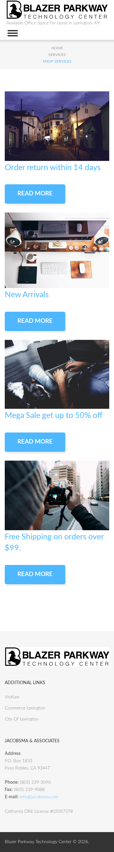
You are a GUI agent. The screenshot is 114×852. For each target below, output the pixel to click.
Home (57, 48)
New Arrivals (27, 295)
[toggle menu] (12, 33)
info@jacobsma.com (39, 797)
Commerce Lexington (25, 708)
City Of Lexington (22, 719)
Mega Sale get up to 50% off (54, 416)
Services (57, 55)
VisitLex (12, 697)
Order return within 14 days (53, 168)
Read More (35, 194)
